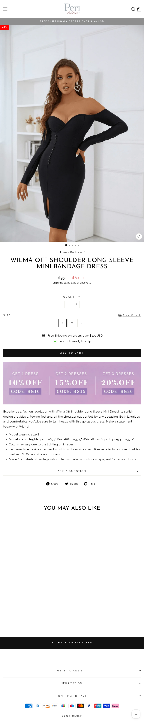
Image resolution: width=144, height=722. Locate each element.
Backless (76, 252)
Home (63, 252)
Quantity (72, 296)
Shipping (57, 282)
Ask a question (72, 471)
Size (72, 315)
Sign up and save (71, 696)
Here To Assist (71, 670)
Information (71, 683)
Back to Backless (74, 643)
